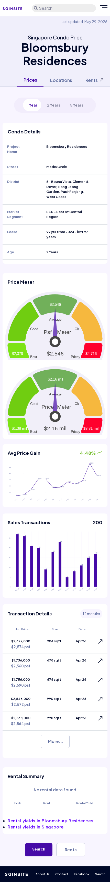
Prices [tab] (30, 80)
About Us (43, 874)
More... (55, 741)
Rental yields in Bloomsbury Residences (50, 820)
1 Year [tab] (32, 105)
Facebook (82, 874)
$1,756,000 (20, 682)
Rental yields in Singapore (36, 827)
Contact (61, 874)
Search (38, 849)
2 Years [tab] (53, 105)
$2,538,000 (20, 721)
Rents (71, 849)
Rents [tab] (91, 80)
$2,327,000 (20, 644)
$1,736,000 (20, 663)
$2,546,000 (20, 702)
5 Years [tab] (76, 105)
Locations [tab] (61, 80)
